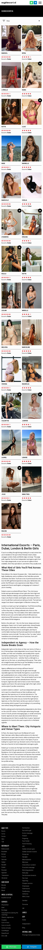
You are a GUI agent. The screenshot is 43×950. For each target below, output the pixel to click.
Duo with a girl (26, 830)
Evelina (25, 237)
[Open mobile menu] (40, 2)
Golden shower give (28, 849)
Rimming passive (27, 870)
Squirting (25, 880)
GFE (23, 846)
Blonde (4, 885)
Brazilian (4, 851)
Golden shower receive (29, 851)
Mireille (25, 310)
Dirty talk (4, 936)
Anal (3, 907)
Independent (26, 924)
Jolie (3, 494)
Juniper (25, 421)
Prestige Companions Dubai (31, 935)
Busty (3, 831)
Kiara (24, 90)
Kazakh (4, 865)
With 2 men (26, 896)
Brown (4, 888)
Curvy (3, 834)
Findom (24, 836)
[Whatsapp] (31, 2)
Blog (23, 927)
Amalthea (25, 494)
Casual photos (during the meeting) (10, 914)
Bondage (4, 910)
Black (3, 890)
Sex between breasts (29, 875)
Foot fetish (25, 841)
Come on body (6, 928)
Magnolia (25, 384)
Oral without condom (29, 865)
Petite (4, 836)
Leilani (4, 310)
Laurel (4, 457)
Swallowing (26, 891)
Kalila (4, 274)
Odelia (24, 200)
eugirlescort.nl (9, 2)
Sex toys (25, 878)
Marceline (26, 347)
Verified (24, 900)
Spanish (4, 872)
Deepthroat (5, 933)
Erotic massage (27, 833)
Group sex (25, 854)
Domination (26, 828)
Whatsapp (12, 947)
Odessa (4, 384)
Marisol (5, 53)
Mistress (25, 862)
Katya (4, 126)
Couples (4, 920)
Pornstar (25, 904)
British (4, 854)
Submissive (26, 888)
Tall (3, 842)
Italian (3, 862)
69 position (5, 905)
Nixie (3, 163)
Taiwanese (5, 875)
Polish (3, 867)
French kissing (27, 843)
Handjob (25, 857)
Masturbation (26, 859)
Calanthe (5, 421)
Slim (3, 839)
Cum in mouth (6, 925)
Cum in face (5, 922)
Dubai (24, 920)
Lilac (24, 126)
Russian (4, 870)
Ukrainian (4, 878)
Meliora (5, 347)
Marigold (5, 200)
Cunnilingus (5, 930)
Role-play (25, 873)
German (4, 859)
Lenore (24, 457)
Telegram (33, 947)
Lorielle (5, 90)
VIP (23, 908)
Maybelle (25, 163)
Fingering (25, 838)
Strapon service (27, 883)
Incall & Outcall (6, 897)
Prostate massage (28, 867)
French (4, 857)
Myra (24, 53)
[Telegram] (35, 2)
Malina (4, 531)
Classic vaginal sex (8, 917)
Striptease (25, 886)
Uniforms (25, 894)
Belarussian (5, 849)
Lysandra (5, 237)
